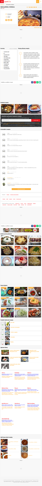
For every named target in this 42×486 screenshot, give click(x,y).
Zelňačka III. (30, 455)
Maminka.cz (17, 403)
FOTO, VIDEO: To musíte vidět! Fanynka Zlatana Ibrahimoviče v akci (7, 408)
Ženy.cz (16, 388)
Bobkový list (17, 203)
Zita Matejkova (10, 177)
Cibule (25, 203)
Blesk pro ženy (5, 388)
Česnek (22, 203)
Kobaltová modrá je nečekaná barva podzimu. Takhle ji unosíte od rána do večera (21, 393)
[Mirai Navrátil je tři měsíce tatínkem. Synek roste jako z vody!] (33, 389)
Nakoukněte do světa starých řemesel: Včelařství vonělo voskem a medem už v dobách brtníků (8, 424)
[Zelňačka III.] (24, 455)
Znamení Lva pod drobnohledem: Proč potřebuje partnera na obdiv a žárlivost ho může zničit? (33, 378)
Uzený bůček (29, 204)
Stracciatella (12, 337)
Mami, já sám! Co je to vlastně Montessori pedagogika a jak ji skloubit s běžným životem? (20, 378)
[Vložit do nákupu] (9, 20)
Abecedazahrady (5, 418)
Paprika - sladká (9, 204)
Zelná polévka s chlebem (32, 442)
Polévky (8, 194)
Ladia (3, 8)
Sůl (25, 204)
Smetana (22, 204)
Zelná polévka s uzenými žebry (33, 448)
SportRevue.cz (5, 403)
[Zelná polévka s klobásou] (29, 26)
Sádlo (19, 204)
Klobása (34, 203)
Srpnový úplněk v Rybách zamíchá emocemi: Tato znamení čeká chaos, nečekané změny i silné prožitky (33, 408)
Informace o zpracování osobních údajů (17, 481)
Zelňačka (9, 455)
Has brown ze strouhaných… (15, 327)
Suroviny (3, 48)
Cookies (24, 481)
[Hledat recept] (37, 1)
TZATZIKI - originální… (14, 332)
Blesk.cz (29, 388)
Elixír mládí (12, 322)
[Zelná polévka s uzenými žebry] (24, 448)
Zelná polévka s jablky (12, 448)
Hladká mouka (29, 203)
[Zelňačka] (4, 455)
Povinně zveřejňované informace (24, 482)
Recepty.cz (2, 4)
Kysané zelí (4, 204)
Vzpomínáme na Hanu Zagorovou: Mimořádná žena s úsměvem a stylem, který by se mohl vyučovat (8, 393)
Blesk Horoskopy (31, 403)
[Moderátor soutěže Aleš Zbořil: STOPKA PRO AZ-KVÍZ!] (8, 374)
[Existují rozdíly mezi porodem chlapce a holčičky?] (21, 405)
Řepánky (11, 341)
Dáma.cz (29, 372)
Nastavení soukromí (28, 481)
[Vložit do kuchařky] (6, 20)
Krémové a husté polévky (14, 194)
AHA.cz (3, 372)
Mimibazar (17, 372)
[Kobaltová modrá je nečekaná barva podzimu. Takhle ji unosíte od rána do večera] (21, 390)
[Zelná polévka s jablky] (4, 448)
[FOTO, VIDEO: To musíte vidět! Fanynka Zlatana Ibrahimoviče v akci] (8, 405)
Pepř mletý (15, 204)
